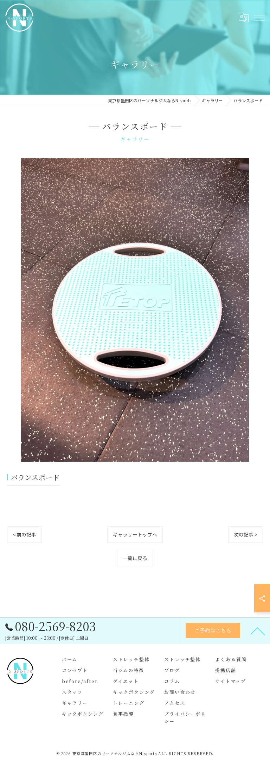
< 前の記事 (24, 534)
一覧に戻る (135, 557)
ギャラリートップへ (135, 534)
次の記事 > (245, 534)
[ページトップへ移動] (258, 631)
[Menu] (259, 17)
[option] (135, 310)
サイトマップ (230, 681)
